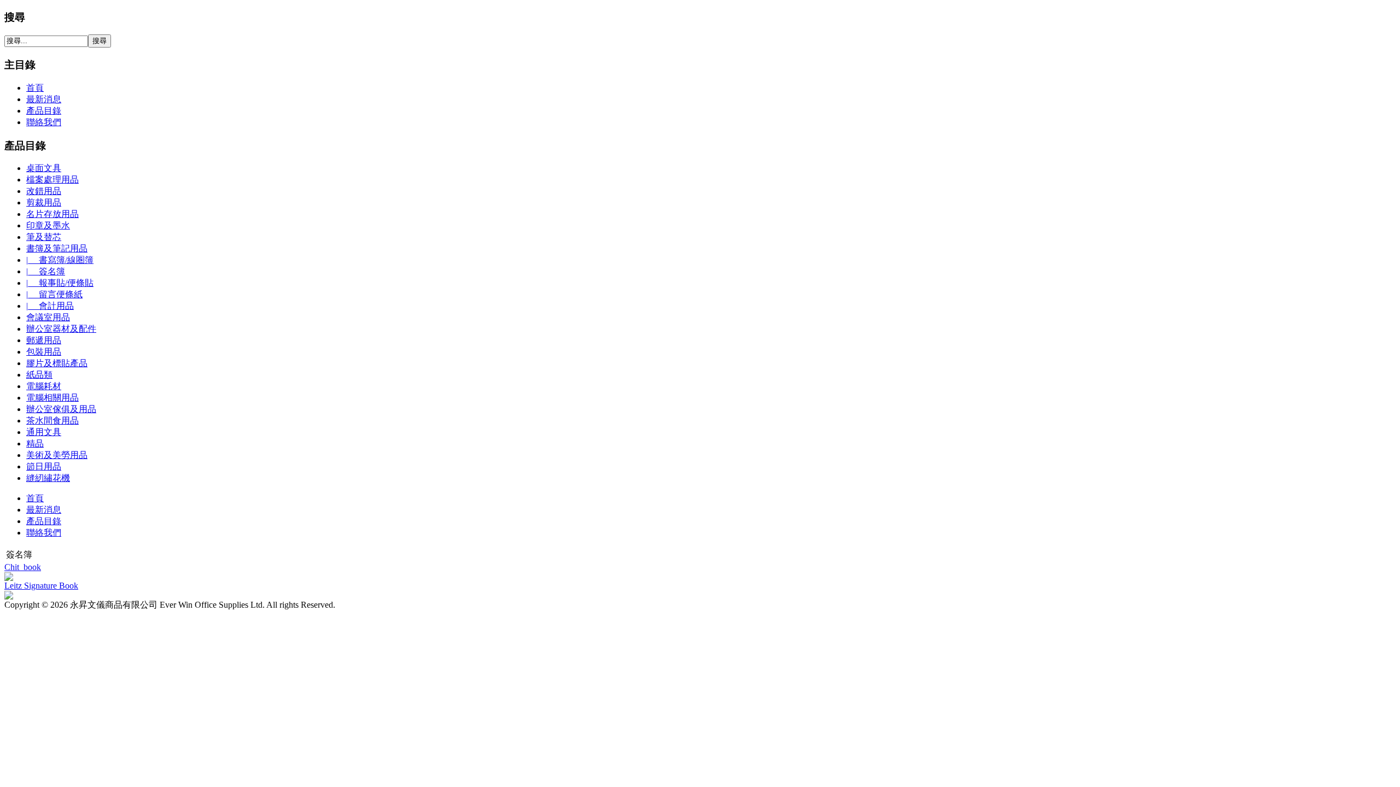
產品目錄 (43, 521)
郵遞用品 (43, 340)
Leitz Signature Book (41, 585)
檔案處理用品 (52, 179)
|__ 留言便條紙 (54, 294)
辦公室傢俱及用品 (61, 409)
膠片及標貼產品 (57, 363)
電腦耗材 (43, 386)
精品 (35, 443)
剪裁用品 (43, 202)
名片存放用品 (52, 214)
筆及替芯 (43, 237)
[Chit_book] (8, 578)
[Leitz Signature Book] (8, 596)
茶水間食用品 (52, 420)
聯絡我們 (43, 532)
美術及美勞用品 (57, 455)
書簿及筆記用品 (57, 248)
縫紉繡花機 (48, 478)
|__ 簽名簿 (45, 271)
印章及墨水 (48, 225)
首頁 (35, 498)
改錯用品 (43, 191)
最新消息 (43, 509)
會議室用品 (48, 317)
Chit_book (22, 567)
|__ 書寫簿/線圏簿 (60, 260)
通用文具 (43, 432)
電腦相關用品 (52, 397)
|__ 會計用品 (50, 305)
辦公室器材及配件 (61, 328)
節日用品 (43, 466)
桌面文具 (43, 168)
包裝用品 (43, 351)
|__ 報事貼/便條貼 (60, 282)
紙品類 (39, 374)
